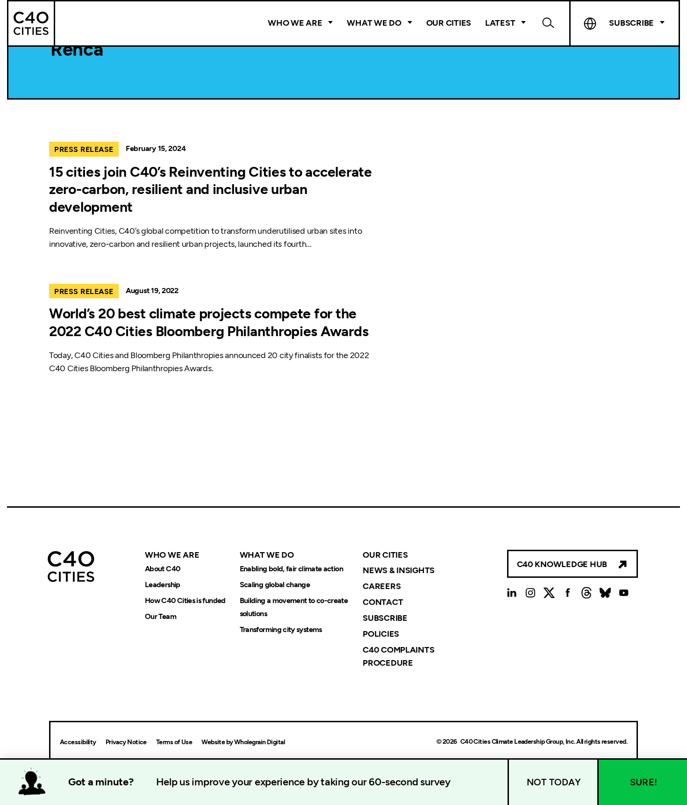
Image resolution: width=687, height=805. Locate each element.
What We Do (374, 23)
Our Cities (448, 23)
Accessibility (78, 742)
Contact (383, 602)
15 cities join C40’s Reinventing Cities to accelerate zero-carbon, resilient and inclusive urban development (210, 189)
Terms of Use (174, 742)
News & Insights (399, 570)
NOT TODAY (554, 782)
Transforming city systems (281, 629)
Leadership (162, 584)
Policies (381, 634)
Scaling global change (275, 584)
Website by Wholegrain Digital (243, 742)
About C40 (162, 568)
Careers (382, 586)
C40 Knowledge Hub (562, 564)
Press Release (84, 149)
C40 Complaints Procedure (398, 656)
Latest (500, 23)
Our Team (160, 616)
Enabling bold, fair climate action (291, 568)
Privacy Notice (126, 742)
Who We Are (295, 23)
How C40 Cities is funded (185, 600)
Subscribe (385, 618)
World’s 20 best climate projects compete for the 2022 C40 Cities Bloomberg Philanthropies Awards (208, 322)
